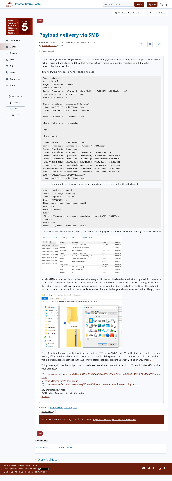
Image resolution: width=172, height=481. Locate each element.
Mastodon (17, 102)
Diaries (13, 46)
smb (75, 407)
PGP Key (46, 396)
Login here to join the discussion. (55, 447)
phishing (68, 407)
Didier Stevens (138, 13)
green (163, 13)
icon (52, 407)
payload (59, 407)
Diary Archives (47, 459)
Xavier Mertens (49, 45)
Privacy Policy (41, 472)
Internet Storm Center (28, 4)
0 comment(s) (48, 51)
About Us (14, 85)
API (27, 468)
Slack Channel (17, 96)
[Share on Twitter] (158, 44)
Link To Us (8, 472)
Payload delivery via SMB (69, 34)
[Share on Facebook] (150, 44)
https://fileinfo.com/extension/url (61, 380)
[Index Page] (8, 4)
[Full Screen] (141, 44)
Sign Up (164, 4)
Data (12, 66)
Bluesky (18, 109)
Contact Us (15, 78)
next (40, 20)
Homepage (15, 40)
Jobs (12, 59)
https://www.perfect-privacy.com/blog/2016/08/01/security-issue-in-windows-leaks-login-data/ (92, 384)
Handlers (29, 472)
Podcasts (14, 53)
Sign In (152, 4)
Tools (12, 72)
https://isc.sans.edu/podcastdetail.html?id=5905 (114, 419)
